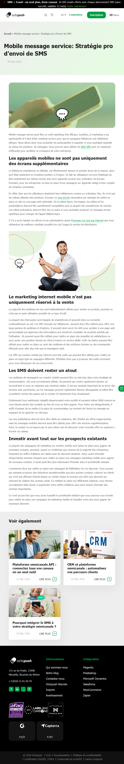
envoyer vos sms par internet (88, 220)
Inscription (96, 14)
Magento (88, 667)
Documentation (62, 755)
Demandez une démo (121, 388)
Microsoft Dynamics (94, 678)
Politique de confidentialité (87, 755)
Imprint (50, 689)
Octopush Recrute (56, 684)
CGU (48, 755)
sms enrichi (64, 197)
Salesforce (89, 684)
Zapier (86, 695)
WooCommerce (92, 689)
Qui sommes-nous (57, 667)
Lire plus (45, 579)
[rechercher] (45, 14)
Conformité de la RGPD (69, 759)
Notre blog (52, 673)
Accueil (7, 33)
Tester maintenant (76, 6)
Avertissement (54, 695)
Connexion (75, 14)
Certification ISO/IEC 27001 (39, 759)
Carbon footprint (94, 759)
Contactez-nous (55, 678)
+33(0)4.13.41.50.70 (20, 681)
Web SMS (86, 146)
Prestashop (89, 673)
